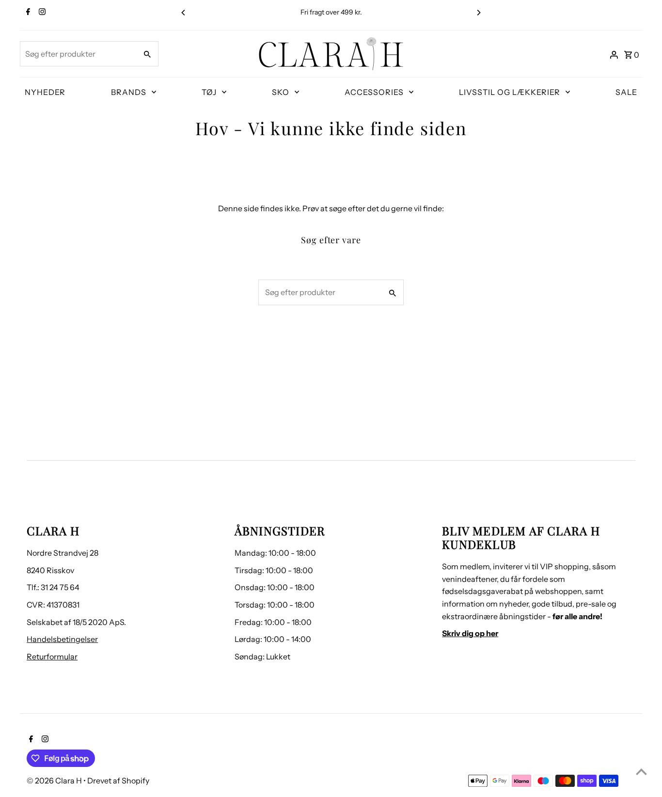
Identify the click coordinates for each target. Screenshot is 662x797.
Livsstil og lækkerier (509, 92)
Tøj (209, 92)
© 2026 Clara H (55, 780)
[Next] (478, 12)
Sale (626, 92)
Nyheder (45, 92)
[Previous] (183, 12)
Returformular (52, 656)
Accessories (374, 92)
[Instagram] (41, 12)
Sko (280, 92)
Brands (128, 92)
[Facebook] (27, 12)
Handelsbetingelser (62, 639)
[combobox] (77, 54)
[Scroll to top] (641, 771)
